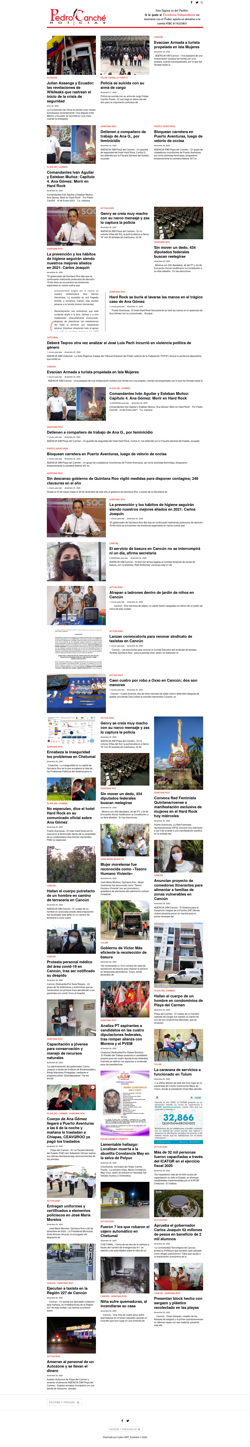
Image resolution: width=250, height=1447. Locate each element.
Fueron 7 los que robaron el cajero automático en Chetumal (125, 1231)
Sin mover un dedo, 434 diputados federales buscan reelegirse (175, 252)
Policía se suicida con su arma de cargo (122, 85)
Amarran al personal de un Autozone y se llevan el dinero (70, 1366)
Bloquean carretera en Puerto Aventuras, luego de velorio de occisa (178, 136)
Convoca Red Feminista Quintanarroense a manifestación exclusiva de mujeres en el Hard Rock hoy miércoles (178, 807)
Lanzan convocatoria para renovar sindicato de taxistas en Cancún (150, 638)
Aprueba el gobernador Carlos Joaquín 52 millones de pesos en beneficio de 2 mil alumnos (178, 1232)
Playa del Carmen (57, 167)
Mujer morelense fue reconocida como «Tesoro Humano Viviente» (124, 869)
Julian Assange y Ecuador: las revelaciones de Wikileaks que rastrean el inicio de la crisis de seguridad (70, 92)
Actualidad (107, 208)
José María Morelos (112, 859)
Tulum (104, 942)
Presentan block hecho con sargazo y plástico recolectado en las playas (178, 1303)
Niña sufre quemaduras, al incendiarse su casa (124, 1303)
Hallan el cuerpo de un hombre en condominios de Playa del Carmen (178, 1000)
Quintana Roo (108, 126)
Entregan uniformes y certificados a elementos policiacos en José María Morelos (68, 1213)
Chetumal (52, 337)
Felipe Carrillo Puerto (114, 77)
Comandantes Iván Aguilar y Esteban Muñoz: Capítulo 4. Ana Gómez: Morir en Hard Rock (71, 179)
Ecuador (52, 77)
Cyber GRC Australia (128, 1437)
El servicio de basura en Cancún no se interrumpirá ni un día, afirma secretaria (154, 550)
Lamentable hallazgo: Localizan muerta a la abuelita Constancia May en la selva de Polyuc (125, 1151)
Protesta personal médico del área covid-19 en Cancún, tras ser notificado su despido (71, 969)
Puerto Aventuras (164, 126)
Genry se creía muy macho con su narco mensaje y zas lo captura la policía (125, 218)
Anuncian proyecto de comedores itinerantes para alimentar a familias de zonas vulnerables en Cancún (178, 889)
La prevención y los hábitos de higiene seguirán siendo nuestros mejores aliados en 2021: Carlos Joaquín (71, 261)
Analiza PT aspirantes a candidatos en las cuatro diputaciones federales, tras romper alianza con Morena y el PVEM (122, 1034)
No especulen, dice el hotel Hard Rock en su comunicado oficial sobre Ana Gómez (70, 815)
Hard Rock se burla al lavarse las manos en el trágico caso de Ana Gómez (156, 299)
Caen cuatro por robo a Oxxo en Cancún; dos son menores (153, 682)
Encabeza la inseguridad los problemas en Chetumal (71, 754)
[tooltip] (191, 2)
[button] (78, 1402)
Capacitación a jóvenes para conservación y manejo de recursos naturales (67, 1051)
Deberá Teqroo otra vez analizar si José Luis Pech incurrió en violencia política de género (119, 344)
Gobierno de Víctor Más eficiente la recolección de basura (124, 952)
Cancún (158, 37)
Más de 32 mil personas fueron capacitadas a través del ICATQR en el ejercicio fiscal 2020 (178, 1159)
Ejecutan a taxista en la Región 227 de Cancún (67, 1290)
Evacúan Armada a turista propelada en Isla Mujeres (177, 44)
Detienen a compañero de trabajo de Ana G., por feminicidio (123, 136)
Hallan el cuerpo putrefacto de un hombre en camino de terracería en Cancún (71, 895)
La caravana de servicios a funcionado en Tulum (177, 1071)
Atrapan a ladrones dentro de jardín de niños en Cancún (151, 594)
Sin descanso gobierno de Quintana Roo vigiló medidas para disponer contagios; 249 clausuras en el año (122, 480)
